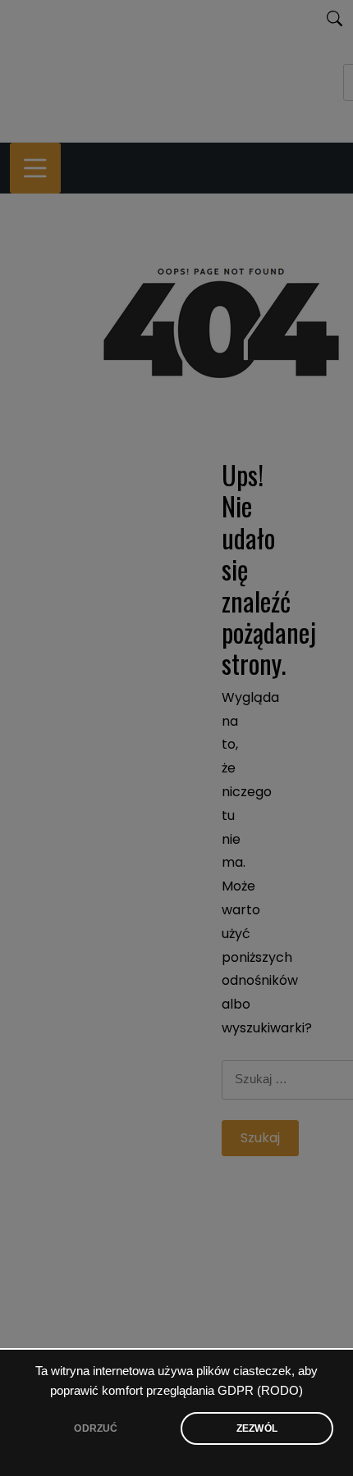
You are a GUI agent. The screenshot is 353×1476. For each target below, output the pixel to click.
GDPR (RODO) (260, 1390)
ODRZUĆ (95, 1428)
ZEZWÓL (256, 1428)
